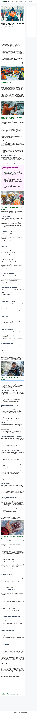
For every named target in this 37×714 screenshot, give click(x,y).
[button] (34, 1)
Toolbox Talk (3, 692)
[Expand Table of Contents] (22, 63)
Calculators (21, 1)
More (25, 1)
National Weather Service (8, 172)
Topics (16, 1)
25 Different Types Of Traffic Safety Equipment (8, 693)
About (13, 1)
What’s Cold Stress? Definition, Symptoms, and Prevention (10, 694)
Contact (30, 1)
